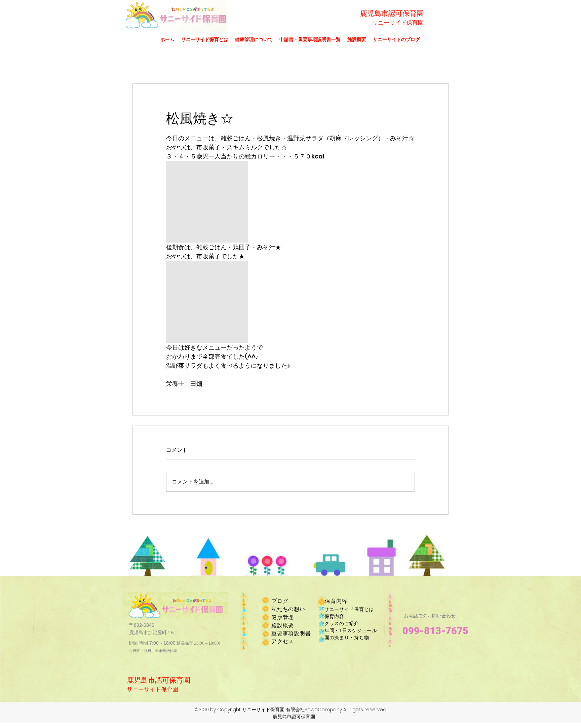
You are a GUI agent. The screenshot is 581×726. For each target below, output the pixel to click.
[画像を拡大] (207, 202)
